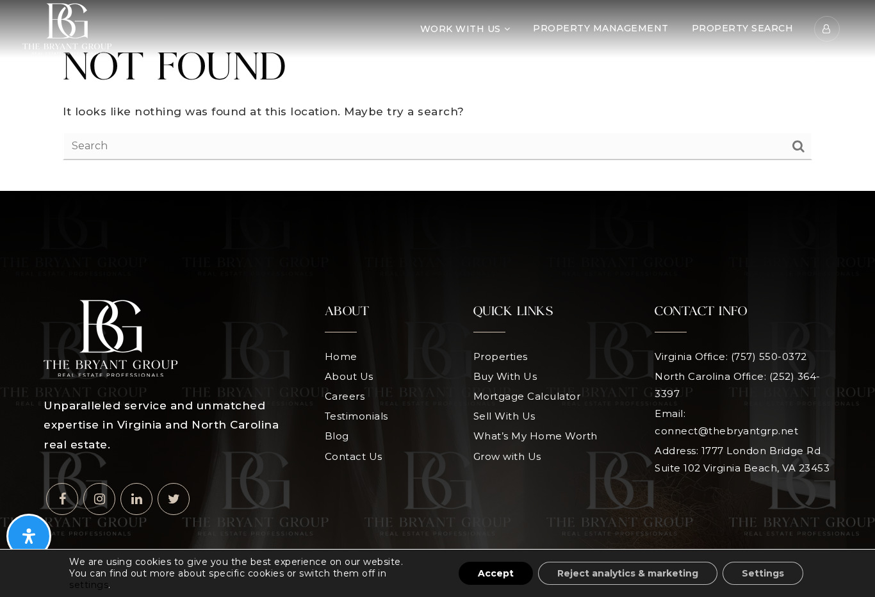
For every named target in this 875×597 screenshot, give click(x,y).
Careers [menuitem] (345, 396)
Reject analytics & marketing (627, 573)
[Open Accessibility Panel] (28, 536)
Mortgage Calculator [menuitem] (527, 396)
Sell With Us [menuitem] (504, 416)
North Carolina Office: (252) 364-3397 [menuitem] (738, 385)
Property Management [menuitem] (601, 28)
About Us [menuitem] (349, 376)
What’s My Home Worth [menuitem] (535, 436)
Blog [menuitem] (337, 436)
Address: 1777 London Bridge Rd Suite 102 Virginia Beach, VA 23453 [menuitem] (742, 459)
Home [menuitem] (341, 356)
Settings (763, 573)
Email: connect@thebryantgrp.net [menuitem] (726, 422)
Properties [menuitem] (500, 356)
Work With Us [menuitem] (460, 29)
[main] (437, 95)
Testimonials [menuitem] (356, 416)
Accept (496, 573)
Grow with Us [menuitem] (507, 456)
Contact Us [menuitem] (353, 456)
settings (88, 585)
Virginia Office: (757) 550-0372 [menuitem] (731, 356)
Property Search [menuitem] (743, 28)
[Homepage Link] (66, 28)
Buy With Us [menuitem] (505, 376)
